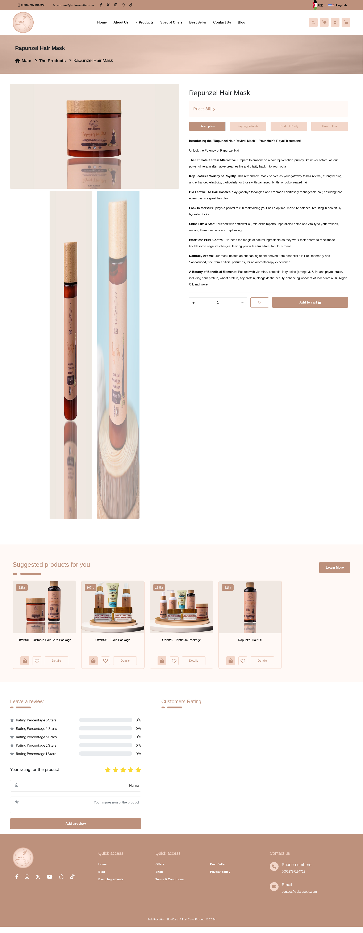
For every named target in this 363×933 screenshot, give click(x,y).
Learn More (335, 567)
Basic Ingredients (111, 879)
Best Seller (197, 22)
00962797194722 (33, 5)
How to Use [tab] (329, 126)
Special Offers (171, 22)
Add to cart (308, 302)
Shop (159, 871)
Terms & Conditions (169, 879)
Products (146, 22)
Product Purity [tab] (289, 126)
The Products (52, 60)
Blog (241, 22)
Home (102, 22)
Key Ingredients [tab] (248, 126)
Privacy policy (220, 871)
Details (56, 660)
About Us (121, 22)
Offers (159, 864)
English (341, 5)
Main (26, 60)
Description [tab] (207, 126)
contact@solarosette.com (75, 5)
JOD (320, 5)
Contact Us (222, 22)
